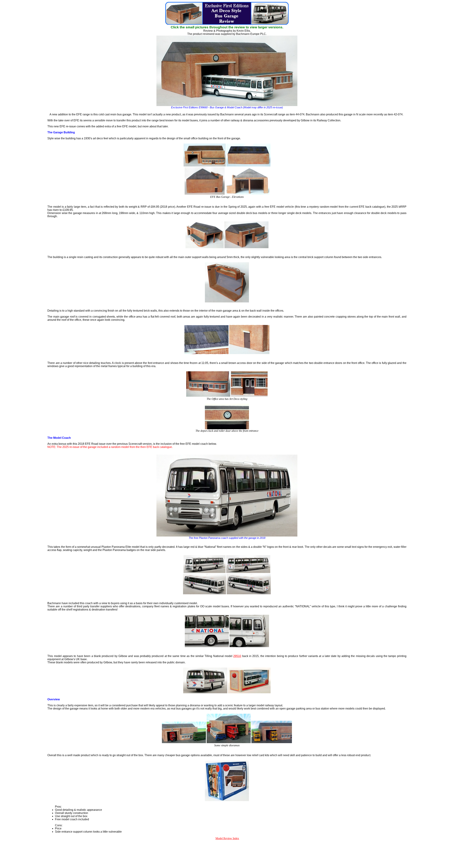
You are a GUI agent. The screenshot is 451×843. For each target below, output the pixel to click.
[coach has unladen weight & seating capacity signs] (207, 646)
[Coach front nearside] (205, 572)
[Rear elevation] (248, 165)
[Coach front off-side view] (204, 593)
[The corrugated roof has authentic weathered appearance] (206, 353)
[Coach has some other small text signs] (249, 646)
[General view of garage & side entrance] (205, 247)
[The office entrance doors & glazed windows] (249, 395)
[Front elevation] (205, 165)
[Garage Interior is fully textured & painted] (227, 301)
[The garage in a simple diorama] (184, 742)
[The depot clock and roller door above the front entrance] (227, 428)
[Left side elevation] (205, 193)
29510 (237, 656)
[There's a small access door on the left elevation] (249, 353)
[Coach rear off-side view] (248, 572)
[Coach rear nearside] (249, 593)
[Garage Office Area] (208, 395)
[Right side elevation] (247, 193)
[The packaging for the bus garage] (227, 800)
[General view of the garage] (246, 247)
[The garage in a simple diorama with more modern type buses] (271, 742)
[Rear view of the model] (205, 692)
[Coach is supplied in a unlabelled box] (249, 692)
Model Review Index (227, 838)
